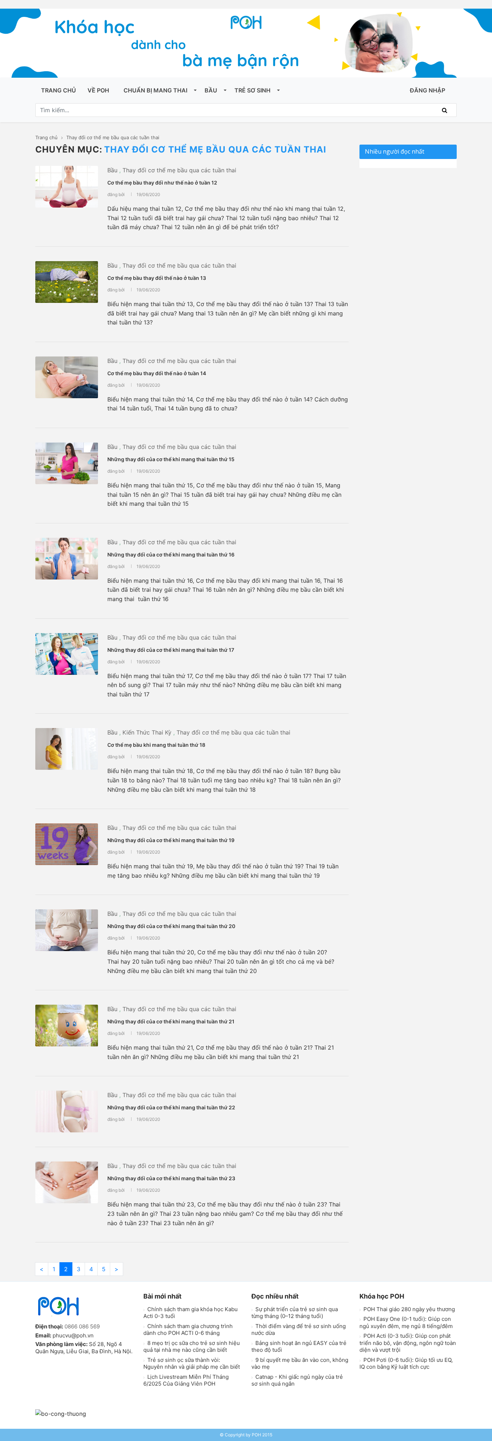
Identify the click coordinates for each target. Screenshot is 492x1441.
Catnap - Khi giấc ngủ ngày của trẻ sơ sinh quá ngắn (297, 1380)
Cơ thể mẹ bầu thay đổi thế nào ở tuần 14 (156, 373)
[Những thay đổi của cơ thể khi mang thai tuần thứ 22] (66, 1111)
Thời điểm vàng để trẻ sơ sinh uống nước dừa (298, 1330)
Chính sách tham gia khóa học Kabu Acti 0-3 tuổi (190, 1313)
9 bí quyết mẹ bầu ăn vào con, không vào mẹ (299, 1363)
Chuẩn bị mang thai (155, 90)
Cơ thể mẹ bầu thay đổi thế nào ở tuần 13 (156, 278)
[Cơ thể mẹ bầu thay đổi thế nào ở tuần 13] (66, 282)
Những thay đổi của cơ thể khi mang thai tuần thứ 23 (171, 1178)
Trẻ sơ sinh (252, 90)
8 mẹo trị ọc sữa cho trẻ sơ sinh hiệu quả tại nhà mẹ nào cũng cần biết (191, 1347)
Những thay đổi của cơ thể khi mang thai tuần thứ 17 (170, 650)
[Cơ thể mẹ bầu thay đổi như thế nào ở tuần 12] (66, 187)
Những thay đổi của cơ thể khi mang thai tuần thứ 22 (171, 1107)
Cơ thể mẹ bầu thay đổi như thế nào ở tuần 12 (162, 182)
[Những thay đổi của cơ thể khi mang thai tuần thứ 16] (66, 558)
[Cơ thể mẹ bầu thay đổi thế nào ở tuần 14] (66, 377)
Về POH (98, 90)
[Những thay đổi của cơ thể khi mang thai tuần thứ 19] (66, 844)
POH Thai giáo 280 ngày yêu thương (408, 1309)
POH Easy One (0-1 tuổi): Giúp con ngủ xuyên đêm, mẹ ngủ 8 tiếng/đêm (406, 1322)
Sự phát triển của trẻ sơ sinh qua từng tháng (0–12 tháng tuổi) (294, 1313)
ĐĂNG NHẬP (427, 90)
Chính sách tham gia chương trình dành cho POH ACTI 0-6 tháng (188, 1330)
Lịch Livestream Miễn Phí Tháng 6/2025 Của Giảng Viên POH (186, 1380)
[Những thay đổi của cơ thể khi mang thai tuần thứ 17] (66, 654)
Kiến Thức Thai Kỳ (146, 732)
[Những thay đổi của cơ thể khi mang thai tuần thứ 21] (66, 1025)
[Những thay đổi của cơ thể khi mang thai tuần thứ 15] (66, 463)
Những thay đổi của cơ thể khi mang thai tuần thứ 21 (170, 1021)
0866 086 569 (82, 1326)
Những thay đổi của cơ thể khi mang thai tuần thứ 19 (170, 840)
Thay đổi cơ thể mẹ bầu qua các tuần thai (179, 170)
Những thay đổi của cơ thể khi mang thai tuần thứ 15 (170, 459)
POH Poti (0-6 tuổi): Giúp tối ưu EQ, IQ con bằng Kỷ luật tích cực (406, 1363)
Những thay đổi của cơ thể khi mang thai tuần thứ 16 (170, 554)
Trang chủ (58, 90)
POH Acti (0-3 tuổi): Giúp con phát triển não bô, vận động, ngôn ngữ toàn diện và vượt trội (407, 1342)
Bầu (211, 90)
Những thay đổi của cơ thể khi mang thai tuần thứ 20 (171, 926)
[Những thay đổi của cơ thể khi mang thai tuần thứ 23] (66, 1182)
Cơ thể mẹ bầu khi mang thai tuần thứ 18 (156, 745)
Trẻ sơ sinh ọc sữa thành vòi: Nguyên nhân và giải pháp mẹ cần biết (191, 1363)
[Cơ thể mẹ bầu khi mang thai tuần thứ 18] (66, 749)
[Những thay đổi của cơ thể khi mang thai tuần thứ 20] (66, 930)
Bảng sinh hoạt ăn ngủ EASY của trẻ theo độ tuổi (298, 1347)
